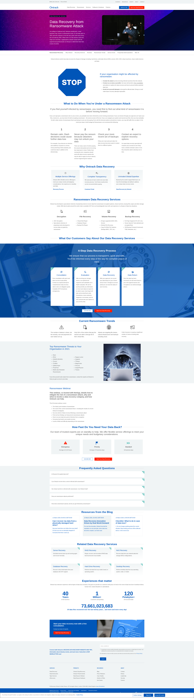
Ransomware (80, 7)
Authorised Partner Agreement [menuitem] (67, 691)
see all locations (100, 686)
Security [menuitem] (123, 678)
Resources (125, 1)
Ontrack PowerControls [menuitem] (79, 673)
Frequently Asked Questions (125, 52)
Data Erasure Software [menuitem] (79, 676)
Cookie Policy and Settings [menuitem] (73, 690)
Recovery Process (58, 189)
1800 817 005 (124, 7)
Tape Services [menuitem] (53, 676)
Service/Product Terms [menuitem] (54, 691)
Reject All (148, 695)
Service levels (111, 52)
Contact (142, 1)
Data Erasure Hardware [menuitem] (79, 678)
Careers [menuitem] (123, 680)
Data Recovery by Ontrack (123, 189)
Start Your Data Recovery (136, 7)
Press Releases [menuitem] (101, 673)
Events (131, 1)
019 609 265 (87, 310)
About (136, 1)
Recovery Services (80, 52)
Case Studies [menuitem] (100, 676)
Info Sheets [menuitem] (100, 680)
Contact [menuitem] (123, 671)
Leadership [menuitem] (123, 676)
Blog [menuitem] (98, 671)
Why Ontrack (69, 52)
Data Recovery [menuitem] (53, 671)
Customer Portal (89, 189)
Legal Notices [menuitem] (84, 690)
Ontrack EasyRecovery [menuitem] (79, 671)
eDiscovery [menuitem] (52, 678)
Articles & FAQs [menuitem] (101, 678)
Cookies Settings (137, 695)
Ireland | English (55, 1)
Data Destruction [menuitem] (54, 673)
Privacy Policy (139, 653)
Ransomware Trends (99, 52)
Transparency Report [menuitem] (92, 690)
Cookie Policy (79, 694)
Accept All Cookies (159, 695)
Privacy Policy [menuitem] (63, 690)
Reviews (89, 52)
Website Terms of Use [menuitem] (54, 690)
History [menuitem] (122, 673)
